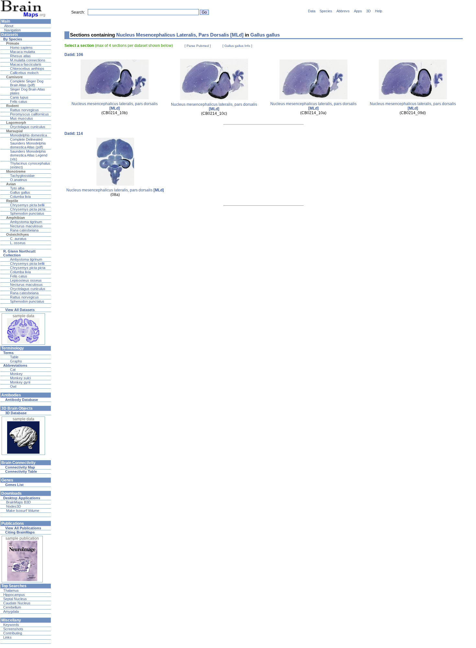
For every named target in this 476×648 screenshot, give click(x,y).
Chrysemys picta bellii (27, 205)
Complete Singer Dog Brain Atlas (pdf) (26, 83)
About (8, 26)
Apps (358, 11)
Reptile (12, 201)
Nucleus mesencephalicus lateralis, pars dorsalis (115, 106)
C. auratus (18, 239)
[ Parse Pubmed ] (198, 46)
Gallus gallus (20, 192)
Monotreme (16, 171)
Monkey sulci (20, 378)
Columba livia (20, 197)
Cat (13, 370)
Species (326, 11)
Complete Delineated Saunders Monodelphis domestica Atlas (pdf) (28, 143)
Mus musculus (21, 118)
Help (378, 11)
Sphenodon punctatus (27, 213)
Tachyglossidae (22, 176)
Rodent (12, 106)
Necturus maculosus (26, 226)
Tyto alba (17, 188)
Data (311, 11)
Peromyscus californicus (29, 114)
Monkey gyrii (20, 382)
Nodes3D (13, 506)
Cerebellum (12, 607)
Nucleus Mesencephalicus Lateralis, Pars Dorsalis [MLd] (180, 35)
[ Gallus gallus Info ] (237, 46)
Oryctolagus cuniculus (27, 127)
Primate (12, 43)
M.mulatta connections (27, 60)
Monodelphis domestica (28, 135)
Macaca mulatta (22, 52)
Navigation (12, 30)
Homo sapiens (21, 47)
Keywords (11, 625)
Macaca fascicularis (25, 64)
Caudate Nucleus (16, 603)
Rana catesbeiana (24, 230)
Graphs (16, 361)
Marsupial (14, 131)
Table (14, 357)
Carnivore (14, 77)
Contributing (12, 633)
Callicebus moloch (24, 73)
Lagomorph (16, 122)
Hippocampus (14, 595)
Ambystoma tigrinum (26, 222)
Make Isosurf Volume (22, 511)
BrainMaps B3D (18, 502)
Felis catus (18, 101)
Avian (11, 184)
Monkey (16, 374)
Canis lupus (19, 97)
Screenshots (13, 629)
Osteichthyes (17, 234)
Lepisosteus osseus (26, 280)
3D (368, 11)
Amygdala (11, 611)
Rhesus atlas (20, 56)
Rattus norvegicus (24, 110)
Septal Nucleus (15, 599)
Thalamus (11, 590)
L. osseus (18, 243)
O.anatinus (18, 180)
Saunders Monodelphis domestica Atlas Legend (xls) (28, 155)
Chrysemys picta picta (27, 209)
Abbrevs (343, 11)
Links (7, 637)
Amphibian (15, 218)
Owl (13, 386)
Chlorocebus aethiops (27, 68)
